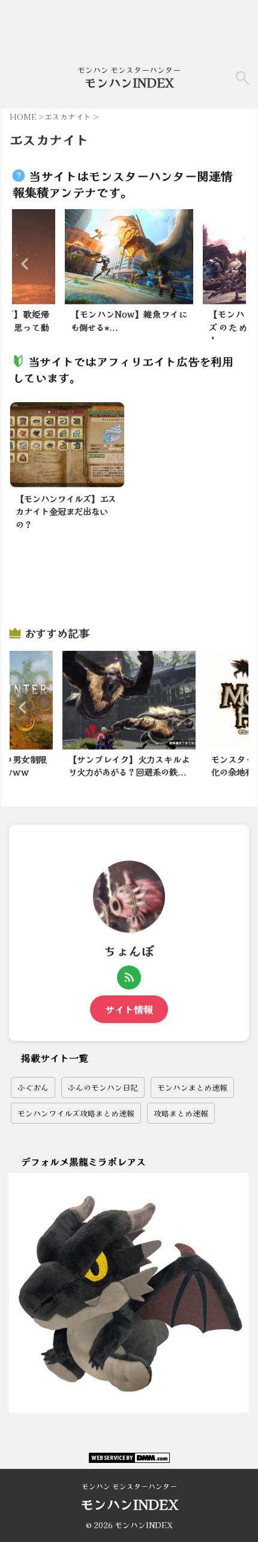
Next (235, 263)
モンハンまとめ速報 (192, 1087)
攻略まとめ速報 (181, 1113)
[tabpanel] (129, 274)
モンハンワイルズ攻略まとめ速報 (75, 1113)
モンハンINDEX (129, 82)
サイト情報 (129, 1009)
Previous (23, 263)
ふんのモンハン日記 (103, 1087)
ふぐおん (33, 1087)
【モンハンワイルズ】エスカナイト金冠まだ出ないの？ (66, 511)
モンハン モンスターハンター (129, 1486)
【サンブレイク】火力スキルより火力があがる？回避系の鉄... (129, 765)
